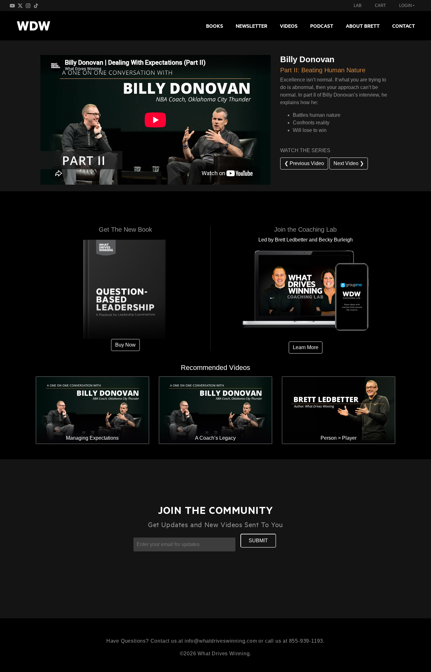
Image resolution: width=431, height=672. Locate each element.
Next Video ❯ (349, 163)
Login (405, 5)
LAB (358, 5)
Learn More (305, 347)
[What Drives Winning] (33, 26)
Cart (380, 5)
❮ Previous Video (304, 163)
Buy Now (125, 345)
